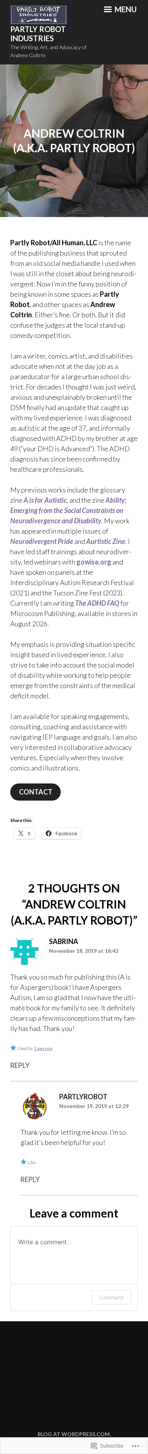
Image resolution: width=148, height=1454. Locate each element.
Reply (20, 1065)
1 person (43, 1048)
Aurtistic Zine (105, 541)
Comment (111, 1297)
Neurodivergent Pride (41, 541)
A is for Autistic (45, 500)
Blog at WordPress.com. (74, 1434)
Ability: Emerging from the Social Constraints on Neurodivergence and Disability (68, 510)
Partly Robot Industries (38, 33)
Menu (125, 9)
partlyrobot (83, 1096)
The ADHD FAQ (97, 603)
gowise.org (93, 562)
